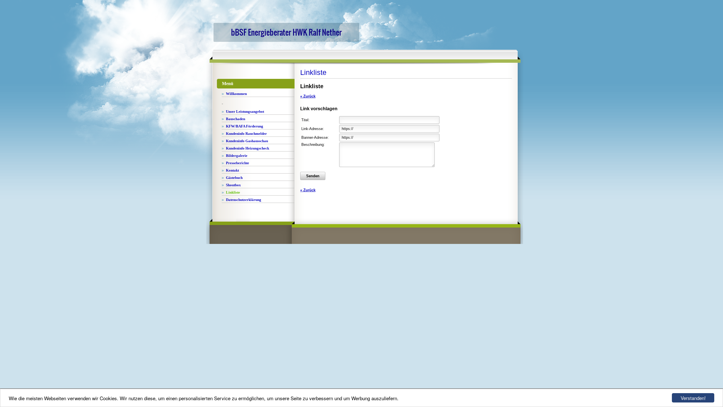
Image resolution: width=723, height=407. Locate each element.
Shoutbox (233, 185)
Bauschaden (235, 119)
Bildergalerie (236, 155)
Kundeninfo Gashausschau (247, 141)
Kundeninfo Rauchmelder (246, 133)
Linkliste (233, 192)
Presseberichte (237, 163)
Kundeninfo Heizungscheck (247, 148)
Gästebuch (234, 178)
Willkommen (236, 94)
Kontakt (232, 170)
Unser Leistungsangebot (245, 111)
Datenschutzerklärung (243, 200)
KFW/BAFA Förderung (244, 126)
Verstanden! (693, 397)
